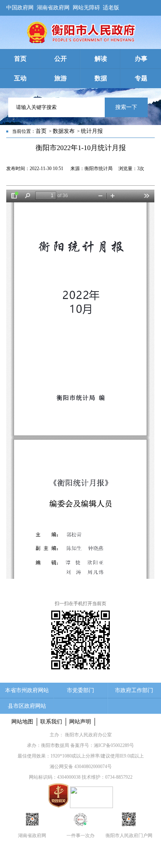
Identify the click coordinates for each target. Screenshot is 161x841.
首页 (41, 131)
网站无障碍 (86, 6)
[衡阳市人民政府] (80, 41)
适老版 (111, 6)
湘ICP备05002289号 (114, 745)
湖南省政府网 (53, 6)
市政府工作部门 (134, 690)
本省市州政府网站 (27, 690)
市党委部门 (80, 690)
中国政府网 (20, 6)
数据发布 (64, 131)
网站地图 (22, 722)
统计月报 (92, 131)
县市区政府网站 (27, 706)
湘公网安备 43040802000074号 (81, 766)
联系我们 (51, 722)
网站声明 (80, 722)
